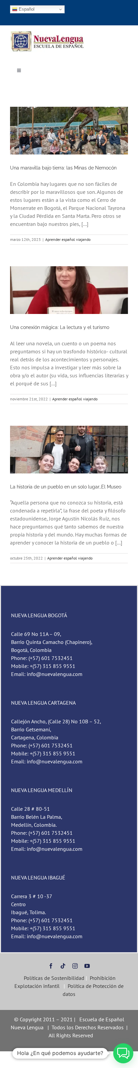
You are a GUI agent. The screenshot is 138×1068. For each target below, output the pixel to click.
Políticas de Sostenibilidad (53, 978)
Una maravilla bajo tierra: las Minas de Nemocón (63, 167)
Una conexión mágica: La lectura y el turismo (59, 327)
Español (25, 9)
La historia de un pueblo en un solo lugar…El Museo (65, 486)
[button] (123, 1053)
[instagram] (75, 966)
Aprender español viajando (67, 239)
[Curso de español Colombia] (48, 33)
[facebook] (51, 966)
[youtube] (87, 966)
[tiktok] (63, 966)
